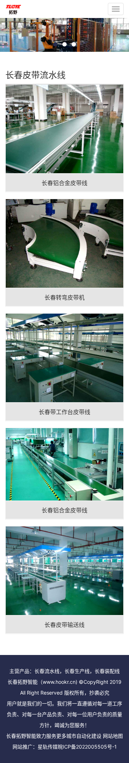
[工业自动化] (13, 9)
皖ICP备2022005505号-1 (87, 747)
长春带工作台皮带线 (64, 412)
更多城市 (66, 736)
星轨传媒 (48, 747)
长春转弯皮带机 (64, 297)
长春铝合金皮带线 (64, 183)
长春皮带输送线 (64, 624)
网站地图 (113, 736)
